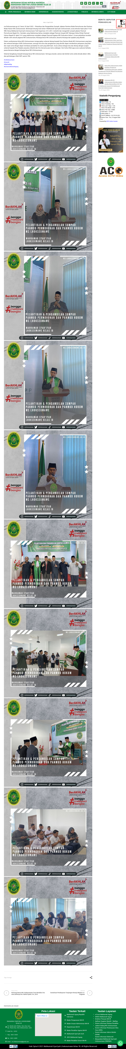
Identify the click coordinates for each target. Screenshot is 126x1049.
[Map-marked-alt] (101, 3)
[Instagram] (93, 3)
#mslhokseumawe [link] (9, 60)
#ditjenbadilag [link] (8, 64)
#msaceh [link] (6, 62)
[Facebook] (81, 3)
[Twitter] (85, 3)
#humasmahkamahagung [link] (11, 66)
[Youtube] (89, 3)
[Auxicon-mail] (97, 3)
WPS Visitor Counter (112, 121)
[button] (101, 140)
